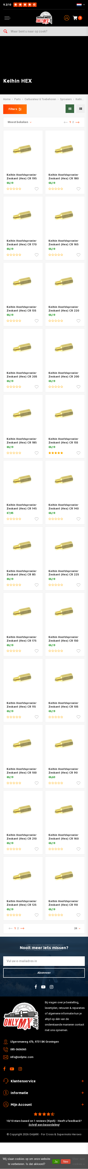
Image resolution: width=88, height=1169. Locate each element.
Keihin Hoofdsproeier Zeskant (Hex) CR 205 (22, 374)
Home (6, 99)
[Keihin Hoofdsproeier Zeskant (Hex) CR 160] (65, 810)
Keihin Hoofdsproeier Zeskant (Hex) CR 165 (63, 242)
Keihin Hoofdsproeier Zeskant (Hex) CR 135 (22, 308)
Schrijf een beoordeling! (44, 1124)
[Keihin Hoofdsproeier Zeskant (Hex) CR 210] (23, 810)
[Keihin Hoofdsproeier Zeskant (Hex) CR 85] (23, 546)
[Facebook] (36, 987)
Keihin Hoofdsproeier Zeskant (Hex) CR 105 (63, 704)
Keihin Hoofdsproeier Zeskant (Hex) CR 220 (63, 308)
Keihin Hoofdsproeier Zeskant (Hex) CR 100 (22, 770)
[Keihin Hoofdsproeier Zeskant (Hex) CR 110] (65, 876)
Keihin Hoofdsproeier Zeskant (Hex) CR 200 (63, 374)
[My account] (66, 18)
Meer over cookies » (78, 1161)
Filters (13, 109)
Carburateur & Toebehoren (40, 99)
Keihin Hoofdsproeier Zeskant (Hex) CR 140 (63, 506)
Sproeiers (66, 99)
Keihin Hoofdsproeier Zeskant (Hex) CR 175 (22, 638)
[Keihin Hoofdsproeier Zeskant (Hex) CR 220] (65, 282)
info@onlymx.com (21, 1057)
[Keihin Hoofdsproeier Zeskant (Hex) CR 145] (23, 480)
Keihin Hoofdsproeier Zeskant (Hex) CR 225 (63, 572)
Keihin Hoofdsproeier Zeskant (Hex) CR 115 (22, 704)
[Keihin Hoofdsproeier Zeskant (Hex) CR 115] (23, 678)
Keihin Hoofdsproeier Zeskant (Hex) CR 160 (63, 836)
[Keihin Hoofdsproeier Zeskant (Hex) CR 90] (65, 744)
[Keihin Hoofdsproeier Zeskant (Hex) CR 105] (65, 678)
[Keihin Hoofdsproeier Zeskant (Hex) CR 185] (23, 414)
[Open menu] (7, 18)
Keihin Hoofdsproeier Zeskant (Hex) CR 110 (63, 902)
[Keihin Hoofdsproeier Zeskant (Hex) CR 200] (65, 348)
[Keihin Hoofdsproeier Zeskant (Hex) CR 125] (23, 876)
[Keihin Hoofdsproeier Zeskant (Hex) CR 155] (65, 414)
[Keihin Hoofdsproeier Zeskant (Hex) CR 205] (23, 348)
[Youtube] (43, 987)
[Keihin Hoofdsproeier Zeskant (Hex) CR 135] (23, 282)
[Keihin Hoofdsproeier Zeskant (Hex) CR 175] (23, 612)
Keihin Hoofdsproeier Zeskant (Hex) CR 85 (22, 572)
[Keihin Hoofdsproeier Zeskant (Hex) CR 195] (23, 150)
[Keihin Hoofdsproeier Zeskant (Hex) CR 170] (23, 216)
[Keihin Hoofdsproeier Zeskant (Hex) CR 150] (65, 612)
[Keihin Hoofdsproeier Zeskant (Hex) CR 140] (65, 480)
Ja (55, 1161)
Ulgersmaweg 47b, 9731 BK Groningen (34, 1041)
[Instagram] (51, 987)
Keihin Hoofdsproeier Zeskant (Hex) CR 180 (63, 176)
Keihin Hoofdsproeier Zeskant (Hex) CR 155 (63, 440)
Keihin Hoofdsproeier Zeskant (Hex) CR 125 (22, 902)
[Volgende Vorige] (77, 122)
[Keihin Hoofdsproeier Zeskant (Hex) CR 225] (65, 546)
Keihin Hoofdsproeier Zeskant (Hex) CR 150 (63, 638)
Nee (65, 1161)
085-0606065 (18, 1049)
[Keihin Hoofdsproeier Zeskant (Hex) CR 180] (65, 150)
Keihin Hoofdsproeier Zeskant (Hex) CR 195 (22, 176)
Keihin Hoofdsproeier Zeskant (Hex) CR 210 (22, 836)
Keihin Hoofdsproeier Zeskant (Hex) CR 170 (22, 242)
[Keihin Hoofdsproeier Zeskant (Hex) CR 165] (65, 216)
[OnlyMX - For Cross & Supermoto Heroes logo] (44, 18)
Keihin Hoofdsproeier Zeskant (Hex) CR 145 (22, 506)
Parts (17, 99)
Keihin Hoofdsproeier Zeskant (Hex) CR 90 (63, 770)
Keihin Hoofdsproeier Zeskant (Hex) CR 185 (22, 440)
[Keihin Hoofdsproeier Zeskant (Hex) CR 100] (23, 744)
